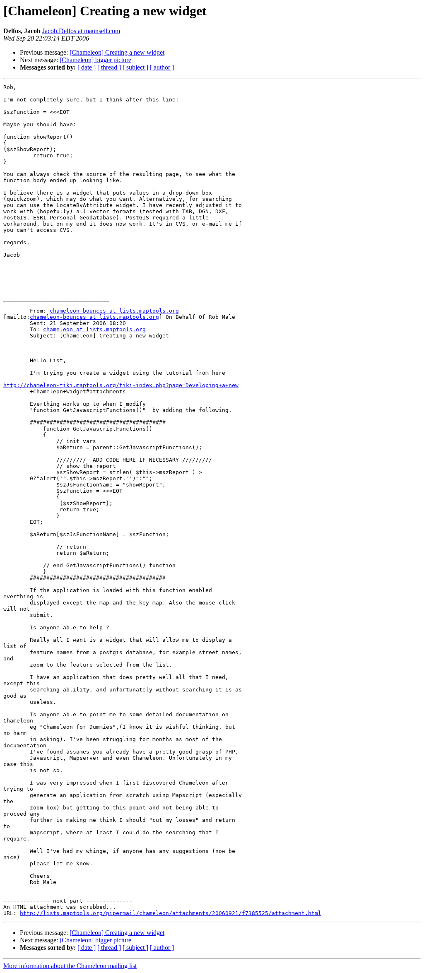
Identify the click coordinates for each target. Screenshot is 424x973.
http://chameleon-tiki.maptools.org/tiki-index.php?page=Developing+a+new (120, 385)
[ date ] (86, 67)
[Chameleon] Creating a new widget (117, 52)
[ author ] (162, 67)
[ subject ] (135, 67)
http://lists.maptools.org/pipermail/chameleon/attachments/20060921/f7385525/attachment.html (170, 913)
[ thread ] (109, 67)
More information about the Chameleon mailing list (70, 965)
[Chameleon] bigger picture (95, 59)
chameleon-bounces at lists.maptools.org (114, 311)
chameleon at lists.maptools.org (94, 329)
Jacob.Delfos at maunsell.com (81, 30)
